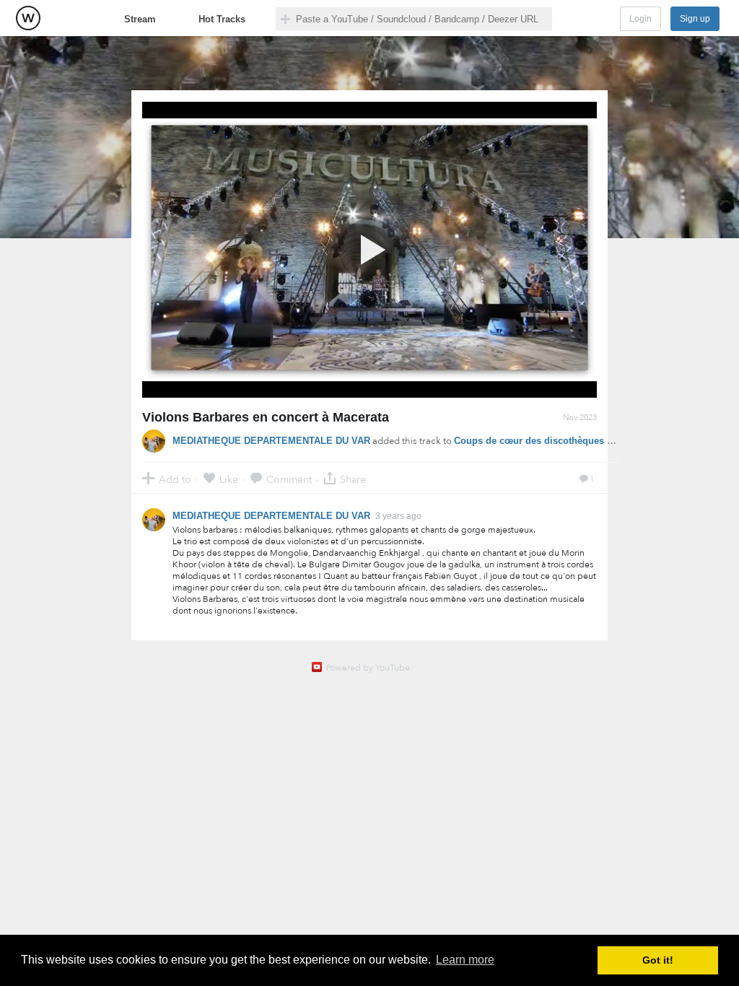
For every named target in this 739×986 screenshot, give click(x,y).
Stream (140, 19)
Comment (289, 479)
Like (228, 479)
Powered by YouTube (368, 667)
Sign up (695, 19)
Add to (175, 479)
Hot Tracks (221, 19)
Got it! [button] (657, 960)
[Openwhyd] (28, 18)
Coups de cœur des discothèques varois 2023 (555, 440)
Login (640, 19)
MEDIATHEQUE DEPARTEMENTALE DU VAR (271, 440)
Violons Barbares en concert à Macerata (265, 417)
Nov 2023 (580, 417)
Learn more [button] (465, 960)
